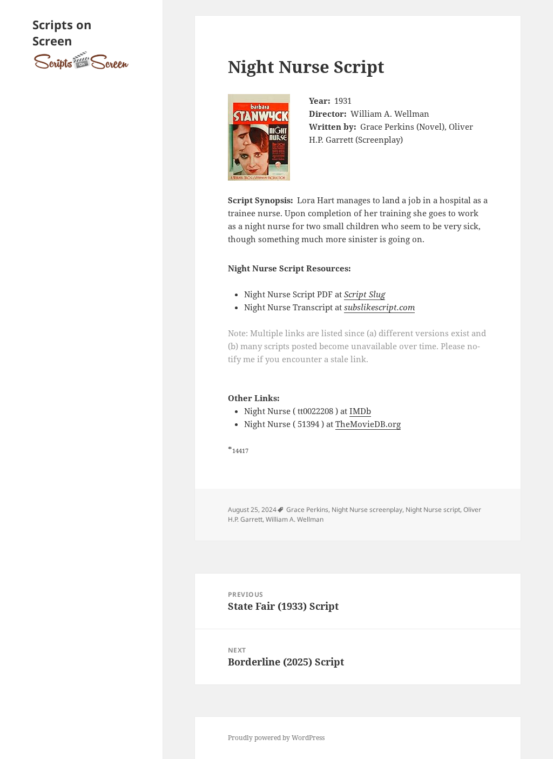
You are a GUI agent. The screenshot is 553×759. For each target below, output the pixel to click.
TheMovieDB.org (368, 423)
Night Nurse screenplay (367, 509)
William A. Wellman (294, 519)
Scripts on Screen (61, 32)
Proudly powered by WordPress (276, 737)
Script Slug (364, 294)
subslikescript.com (379, 307)
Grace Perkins (307, 509)
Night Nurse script (433, 509)
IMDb (360, 410)
